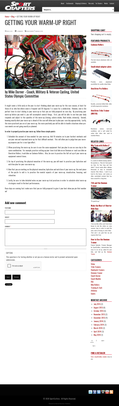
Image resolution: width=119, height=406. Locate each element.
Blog (12, 16)
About (62, 3)
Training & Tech (39, 31)
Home (7, 16)
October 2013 (98, 311)
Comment (8, 226)
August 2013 (98, 307)
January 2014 (98, 321)
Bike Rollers (95, 284)
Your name (8, 208)
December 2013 (99, 317)
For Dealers (99, 3)
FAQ (92, 281)
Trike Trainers (96, 267)
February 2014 (99, 324)
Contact (112, 3)
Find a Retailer (98, 352)
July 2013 (97, 304)
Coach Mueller (96, 278)
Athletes (94, 290)
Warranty (91, 3)
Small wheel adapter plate (101, 66)
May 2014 (97, 335)
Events (93, 293)
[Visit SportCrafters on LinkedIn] (99, 393)
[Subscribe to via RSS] (111, 393)
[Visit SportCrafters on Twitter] (90, 393)
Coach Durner (30, 31)
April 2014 (97, 331)
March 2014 (98, 328)
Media (106, 3)
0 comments (20, 31)
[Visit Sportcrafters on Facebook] (94, 393)
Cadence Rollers (97, 44)
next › (102, 340)
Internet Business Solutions (62, 403)
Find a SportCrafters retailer (99, 357)
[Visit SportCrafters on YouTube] (107, 393)
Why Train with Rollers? (100, 145)
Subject (7, 217)
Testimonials (69, 3)
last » (94, 346)
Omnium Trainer (96, 273)
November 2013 (99, 314)
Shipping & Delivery (81, 3)
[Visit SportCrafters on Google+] (103, 393)
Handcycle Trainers (97, 270)
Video (93, 264)
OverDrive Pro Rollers (99, 88)
